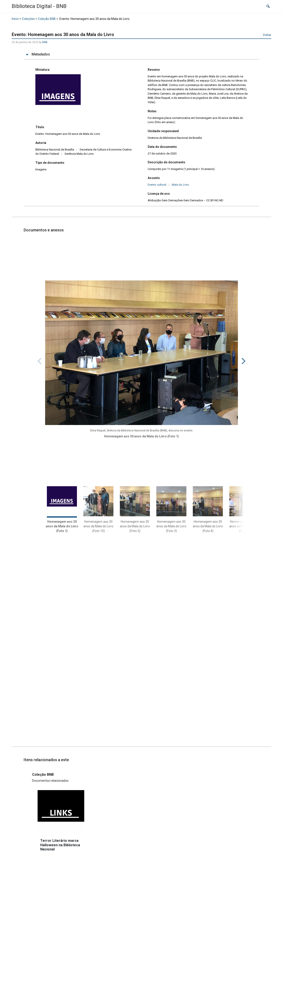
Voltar (267, 35)
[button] (268, 6)
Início (15, 19)
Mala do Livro (180, 184)
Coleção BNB (47, 19)
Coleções (28, 19)
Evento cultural (157, 184)
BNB (45, 42)
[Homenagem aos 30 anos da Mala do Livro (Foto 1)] (141, 352)
